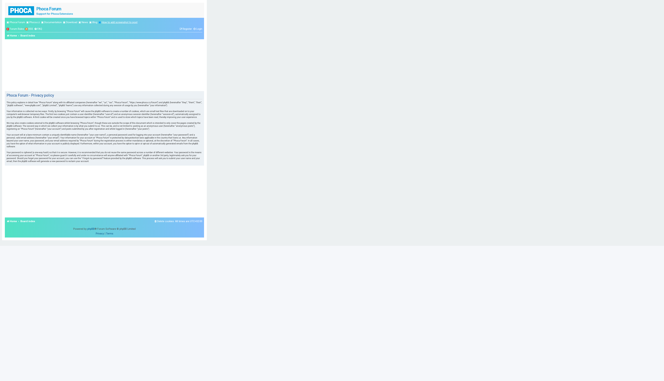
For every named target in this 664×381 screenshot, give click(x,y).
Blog (94, 22)
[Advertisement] (104, 65)
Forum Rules (17, 28)
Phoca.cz (34, 22)
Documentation (53, 22)
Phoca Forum (17, 22)
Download (71, 22)
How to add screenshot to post (119, 22)
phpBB (91, 228)
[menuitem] (38, 29)
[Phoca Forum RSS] (26, 29)
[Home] (21, 10)
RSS (30, 28)
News (85, 22)
